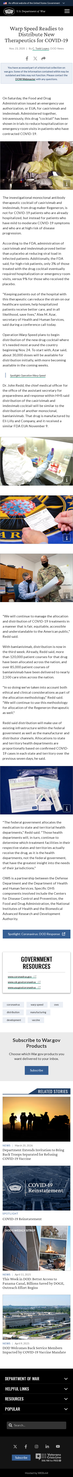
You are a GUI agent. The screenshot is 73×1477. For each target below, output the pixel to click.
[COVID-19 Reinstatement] (36, 1193)
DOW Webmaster (25, 79)
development (14, 1020)
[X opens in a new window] (15, 1446)
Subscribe (36, 1070)
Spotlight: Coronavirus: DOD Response (34, 934)
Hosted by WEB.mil (36, 1472)
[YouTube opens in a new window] (58, 1446)
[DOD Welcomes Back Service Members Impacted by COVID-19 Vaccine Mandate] (36, 1324)
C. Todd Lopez (40, 48)
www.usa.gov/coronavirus (22, 987)
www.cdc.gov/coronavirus (22, 982)
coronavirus (13, 1004)
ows (56, 1004)
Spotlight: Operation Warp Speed (27, 375)
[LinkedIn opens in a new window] (47, 1446)
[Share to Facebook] (27, 59)
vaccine (36, 1020)
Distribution (13, 1012)
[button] (67, 11)
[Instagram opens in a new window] (36, 1446)
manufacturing (38, 1012)
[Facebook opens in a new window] (26, 1446)
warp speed (37, 1004)
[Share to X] (35, 59)
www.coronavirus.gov (20, 976)
